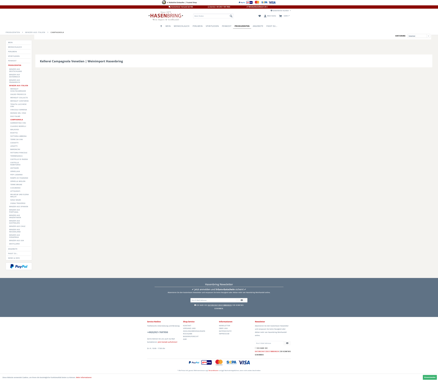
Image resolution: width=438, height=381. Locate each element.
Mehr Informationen (84, 377)
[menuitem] (213, 16)
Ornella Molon (17, 181)
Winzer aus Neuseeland (15, 230)
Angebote (12, 249)
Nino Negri (15, 200)
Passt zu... (13, 253)
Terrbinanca (16, 156)
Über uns (223, 328)
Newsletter (224, 325)
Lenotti (14, 146)
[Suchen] (231, 16)
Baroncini (15, 149)
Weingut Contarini (19, 101)
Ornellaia (15, 171)
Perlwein (12, 51)
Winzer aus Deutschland (15, 70)
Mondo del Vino (18, 113)
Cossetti (14, 143)
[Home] (161, 26)
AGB (185, 339)
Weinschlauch (15, 47)
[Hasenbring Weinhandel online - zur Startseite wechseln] (165, 16)
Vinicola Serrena (18, 110)
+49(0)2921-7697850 (157, 332)
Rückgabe (187, 334)
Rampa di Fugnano (19, 178)
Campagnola (16, 119)
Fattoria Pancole (18, 153)
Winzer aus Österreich (14, 75)
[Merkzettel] (259, 16)
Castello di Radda (19, 159)
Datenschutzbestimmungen (220, 305)
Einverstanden (429, 377)
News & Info (14, 258)
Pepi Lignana (16, 175)
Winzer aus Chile (17, 226)
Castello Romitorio (15, 163)
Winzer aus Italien (18, 85)
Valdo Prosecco (18, 94)
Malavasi (14, 129)
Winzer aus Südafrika (14, 236)
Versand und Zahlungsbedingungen (194, 329)
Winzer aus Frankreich (14, 81)
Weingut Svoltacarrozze (18, 90)
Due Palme (15, 116)
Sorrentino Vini (18, 123)
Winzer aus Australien (14, 222)
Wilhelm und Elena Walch (19, 195)
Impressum (224, 334)
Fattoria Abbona (18, 136)
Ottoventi (15, 191)
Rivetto (14, 133)
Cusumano (15, 188)
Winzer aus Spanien (18, 206)
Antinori (14, 168)
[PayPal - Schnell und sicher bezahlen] (18, 266)
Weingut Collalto (19, 98)
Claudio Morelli (18, 126)
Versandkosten (213, 370)
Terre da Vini (16, 139)
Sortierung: (400, 36)
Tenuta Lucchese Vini (18, 105)
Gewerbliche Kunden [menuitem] (280, 10)
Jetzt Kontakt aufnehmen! (167, 342)
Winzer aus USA (16, 240)
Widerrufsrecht (191, 336)
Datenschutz (225, 331)
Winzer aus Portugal (14, 211)
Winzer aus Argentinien (15, 216)
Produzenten (14, 65)
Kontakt (187, 325)
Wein (10, 42)
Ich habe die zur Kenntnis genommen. (273, 351)
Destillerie (14, 244)
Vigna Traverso (17, 203)
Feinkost (12, 61)
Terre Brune (16, 184)
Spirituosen (14, 56)
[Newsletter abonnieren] (241, 300)
